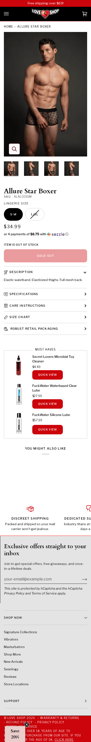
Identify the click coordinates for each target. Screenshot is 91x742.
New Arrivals (13, 662)
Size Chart (19, 317)
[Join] (80, 579)
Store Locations (16, 684)
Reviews (10, 677)
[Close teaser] (26, 724)
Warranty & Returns (59, 718)
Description (21, 272)
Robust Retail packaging (33, 328)
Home (8, 26)
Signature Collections (20, 632)
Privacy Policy (14, 593)
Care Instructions (27, 305)
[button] (45, 234)
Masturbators (14, 647)
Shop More (12, 654)
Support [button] (12, 701)
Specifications (23, 294)
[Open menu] (11, 14)
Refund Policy (19, 722)
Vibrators (11, 639)
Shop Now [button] (13, 617)
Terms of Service (44, 593)
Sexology (11, 669)
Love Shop (17, 718)
